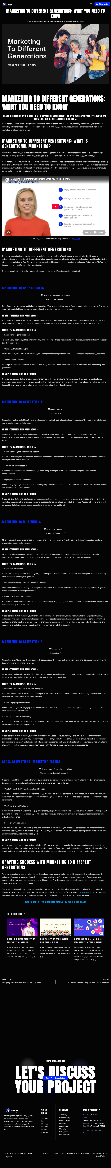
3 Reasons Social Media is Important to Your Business (89, 941)
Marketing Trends (78, 21)
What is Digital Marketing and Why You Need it (21, 941)
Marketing (69, 21)
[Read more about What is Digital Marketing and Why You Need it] (22, 927)
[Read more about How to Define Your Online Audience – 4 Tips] (55, 927)
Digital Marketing (59, 21)
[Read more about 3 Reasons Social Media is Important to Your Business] (89, 927)
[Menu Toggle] (90, 4)
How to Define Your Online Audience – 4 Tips (54, 941)
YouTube (76, 239)
